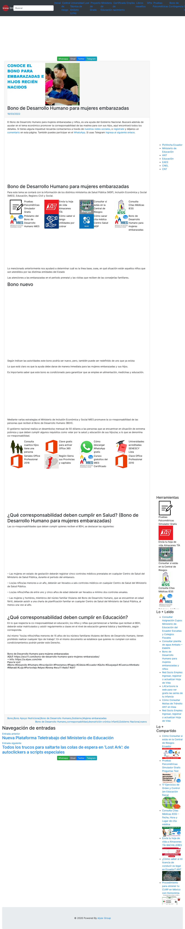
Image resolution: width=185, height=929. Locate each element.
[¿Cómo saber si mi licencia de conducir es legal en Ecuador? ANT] (171, 875)
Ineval (57, 2)
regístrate (118, 128)
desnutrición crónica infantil (103, 721)
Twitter (81, 59)
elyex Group (104, 918)
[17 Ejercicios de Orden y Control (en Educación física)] (171, 802)
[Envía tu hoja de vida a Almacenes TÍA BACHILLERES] (171, 851)
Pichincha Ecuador (172, 144)
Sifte (149, 2)
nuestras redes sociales (97, 128)
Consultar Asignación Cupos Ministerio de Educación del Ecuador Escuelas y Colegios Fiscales (172, 627)
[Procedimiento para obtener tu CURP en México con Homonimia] (171, 899)
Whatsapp (63, 59)
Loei (87, 2)
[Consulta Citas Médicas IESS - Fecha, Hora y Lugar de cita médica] (171, 831)
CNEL (165, 165)
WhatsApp (79, 132)
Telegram (91, 59)
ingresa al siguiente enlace (120, 132)
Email (73, 59)
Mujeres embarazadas (95, 718)
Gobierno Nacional (129, 721)
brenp (10, 8)
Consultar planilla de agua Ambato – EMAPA (172, 645)
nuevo (143, 721)
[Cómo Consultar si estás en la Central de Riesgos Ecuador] (171, 753)
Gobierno (77, 718)
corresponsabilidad (77, 721)
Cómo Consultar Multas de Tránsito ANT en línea (172, 703)
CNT (164, 169)
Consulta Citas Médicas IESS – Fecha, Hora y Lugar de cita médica (170, 817)
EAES (165, 162)
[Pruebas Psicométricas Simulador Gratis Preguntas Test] (171, 777)
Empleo (131, 2)
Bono (10, 718)
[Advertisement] (86, 36)
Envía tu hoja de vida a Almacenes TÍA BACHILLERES (172, 842)
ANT (164, 155)
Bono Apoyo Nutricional (27, 718)
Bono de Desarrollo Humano (55, 718)
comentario (13, 132)
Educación (168, 158)
